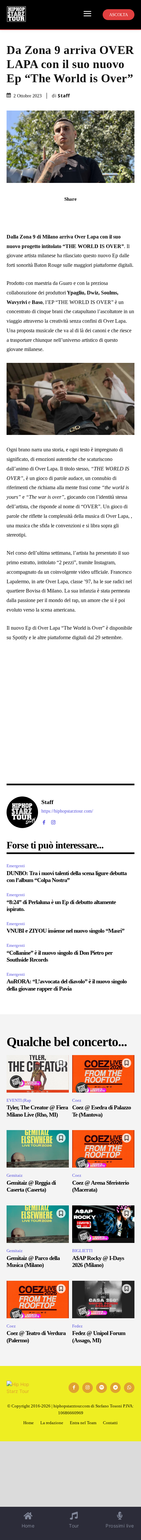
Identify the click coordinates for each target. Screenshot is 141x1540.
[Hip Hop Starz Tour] (16, 14)
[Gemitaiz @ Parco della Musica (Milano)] (38, 1224)
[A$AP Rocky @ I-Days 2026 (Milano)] (103, 1224)
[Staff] (22, 812)
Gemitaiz (15, 1175)
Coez (76, 1100)
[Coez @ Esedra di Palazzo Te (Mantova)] (103, 1074)
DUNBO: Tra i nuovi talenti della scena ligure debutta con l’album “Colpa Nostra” (67, 877)
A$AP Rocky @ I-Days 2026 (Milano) (98, 1262)
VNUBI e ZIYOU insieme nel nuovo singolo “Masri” (65, 930)
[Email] (100, 213)
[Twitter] (85, 213)
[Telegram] (70, 213)
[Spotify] (101, 1387)
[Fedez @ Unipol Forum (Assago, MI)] (103, 1299)
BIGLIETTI (82, 1250)
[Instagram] (53, 821)
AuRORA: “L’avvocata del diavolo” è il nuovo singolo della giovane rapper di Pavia (67, 985)
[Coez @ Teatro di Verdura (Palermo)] (38, 1299)
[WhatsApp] (55, 213)
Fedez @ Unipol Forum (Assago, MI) (98, 1337)
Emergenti (16, 865)
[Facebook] (40, 213)
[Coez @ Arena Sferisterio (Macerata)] (103, 1149)
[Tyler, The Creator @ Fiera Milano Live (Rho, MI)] (38, 1074)
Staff (64, 96)
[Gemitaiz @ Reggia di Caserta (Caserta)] (38, 1149)
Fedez (77, 1326)
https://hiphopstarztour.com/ (67, 811)
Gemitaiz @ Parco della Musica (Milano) (33, 1262)
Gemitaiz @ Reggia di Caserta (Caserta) (31, 1186)
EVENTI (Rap (19, 1100)
